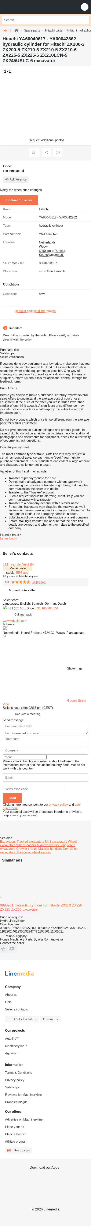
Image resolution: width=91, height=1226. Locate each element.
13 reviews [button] (39, 581)
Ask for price (18, 179)
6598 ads (21, 572)
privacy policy (58, 804)
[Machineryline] (16, 30)
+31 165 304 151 (46, 608)
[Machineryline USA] (29, 7)
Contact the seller (19, 200)
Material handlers (50, 848)
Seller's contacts (16, 1009)
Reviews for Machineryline (23, 1094)
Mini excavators (56, 841)
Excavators (8, 841)
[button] (84, 7)
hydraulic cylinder (51, 225)
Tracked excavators (31, 841)
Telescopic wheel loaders (33, 852)
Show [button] (31, 608)
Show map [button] (74, 668)
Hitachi (43, 209)
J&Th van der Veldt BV (18, 564)
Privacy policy (15, 1080)
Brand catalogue (16, 1102)
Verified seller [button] (18, 568)
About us (11, 994)
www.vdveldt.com (15, 620)
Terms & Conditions (18, 1072)
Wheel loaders (26, 845)
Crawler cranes (27, 848)
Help (8, 1002)
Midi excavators (48, 845)
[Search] (85, 20)
